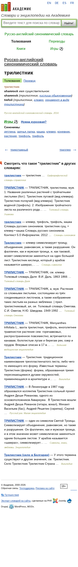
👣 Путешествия (10, 495)
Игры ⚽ (56, 48)
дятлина (9, 131)
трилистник (12, 175)
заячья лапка (26, 131)
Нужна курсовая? (34, 121)
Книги (21, 48)
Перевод (29, 80)
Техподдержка (26, 488)
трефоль (24, 136)
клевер (38, 100)
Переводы (57, 41)
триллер (65, 149)
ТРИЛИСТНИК (14, 187)
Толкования (21, 41)
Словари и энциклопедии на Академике (35, 15)
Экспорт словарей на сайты (16, 500)
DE (57, 3)
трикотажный (19, 149)
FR (72, 3)
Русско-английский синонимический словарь (39, 34)
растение (10, 136)
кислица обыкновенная (55, 95)
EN (49, 3)
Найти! (68, 23)
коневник (63, 131)
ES (64, 3)
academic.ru (16, 6)
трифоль (38, 136)
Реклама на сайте (45, 488)
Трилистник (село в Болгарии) (26, 455)
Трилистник (12, 242)
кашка (41, 131)
